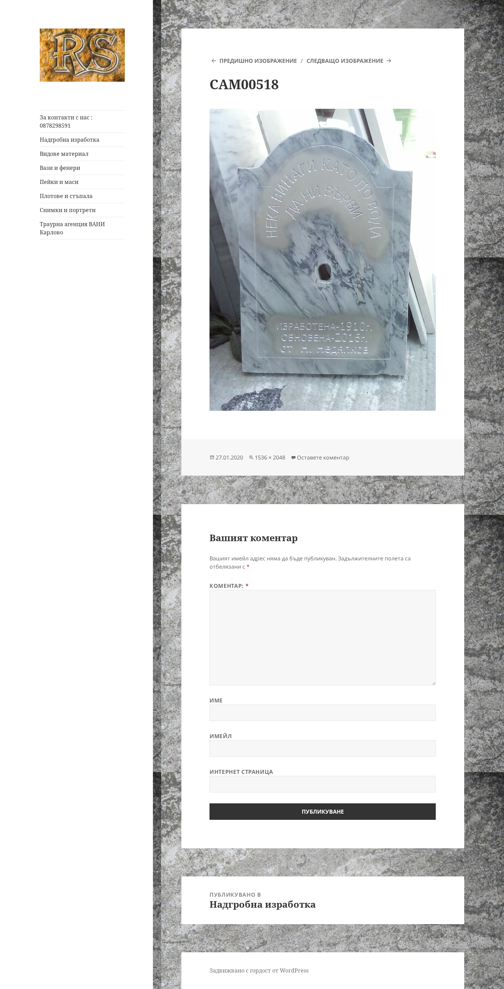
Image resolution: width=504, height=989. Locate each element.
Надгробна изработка (69, 139)
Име (216, 700)
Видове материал (64, 154)
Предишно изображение (258, 61)
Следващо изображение (345, 61)
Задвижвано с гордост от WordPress (259, 970)
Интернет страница (241, 772)
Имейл (220, 736)
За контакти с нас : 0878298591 (66, 121)
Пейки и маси (59, 182)
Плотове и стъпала (66, 196)
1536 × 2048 (270, 457)
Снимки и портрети (68, 210)
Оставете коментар (323, 457)
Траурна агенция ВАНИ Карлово (72, 228)
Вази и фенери (60, 168)
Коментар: (229, 586)
